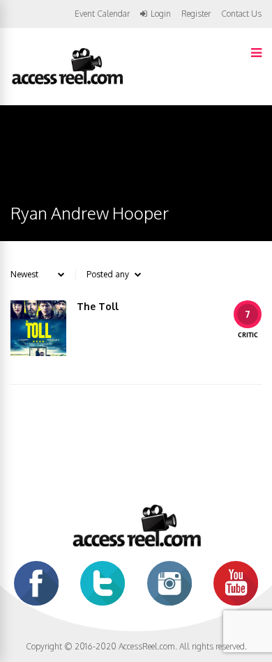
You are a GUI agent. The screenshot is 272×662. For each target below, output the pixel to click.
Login (161, 14)
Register (196, 14)
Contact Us (241, 13)
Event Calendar (102, 13)
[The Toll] (38, 328)
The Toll (98, 306)
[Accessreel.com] (66, 83)
